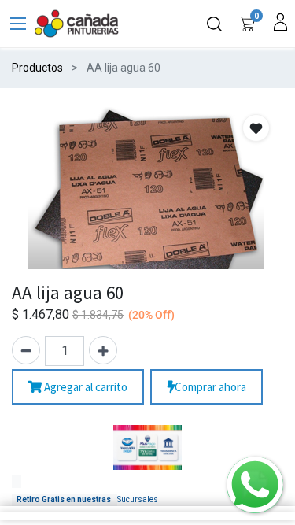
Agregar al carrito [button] (84, 386)
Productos (37, 67)
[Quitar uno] (26, 350)
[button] (256, 128)
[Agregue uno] (103, 350)
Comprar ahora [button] (210, 386)
